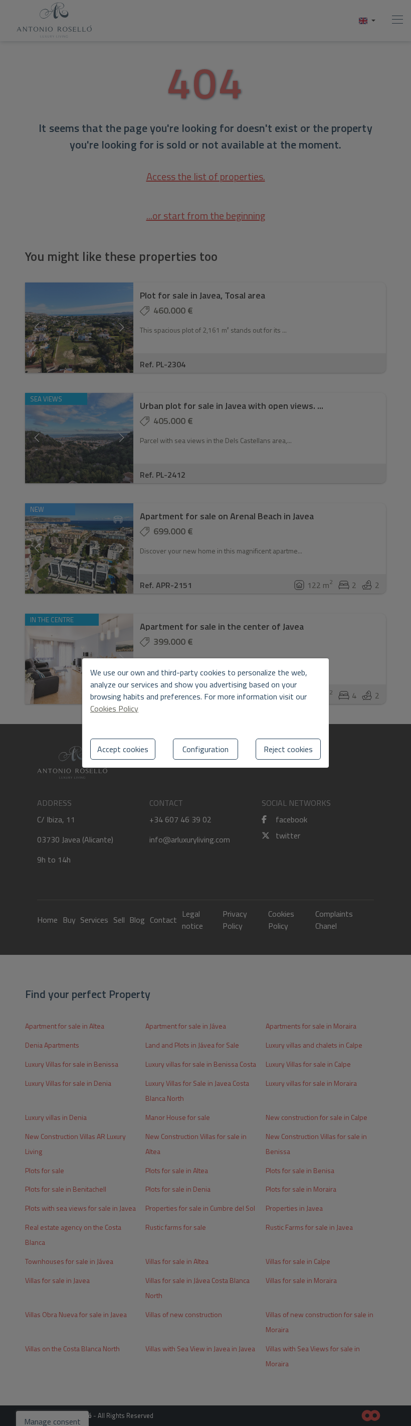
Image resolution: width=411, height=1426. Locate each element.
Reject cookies (288, 749)
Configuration (205, 749)
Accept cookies (122, 749)
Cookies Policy (114, 708)
